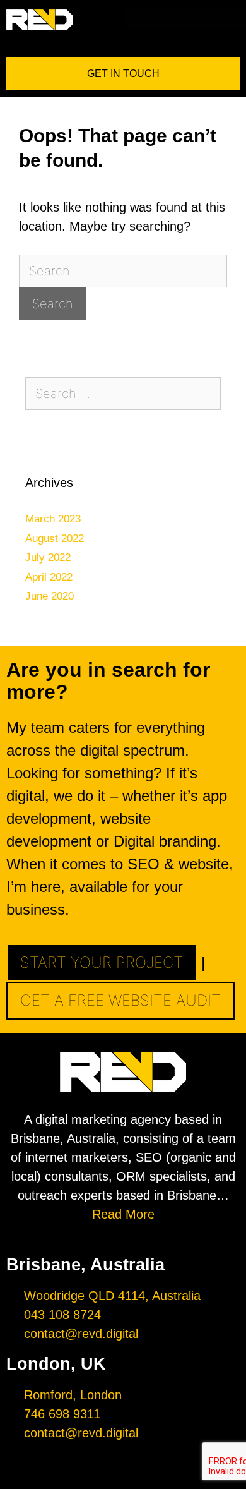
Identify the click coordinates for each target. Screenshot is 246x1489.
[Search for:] (123, 271)
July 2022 (48, 558)
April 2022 (49, 577)
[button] (236, 18)
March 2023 (53, 519)
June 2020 (49, 596)
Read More (123, 1214)
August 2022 (54, 539)
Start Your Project (101, 962)
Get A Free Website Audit (120, 1000)
